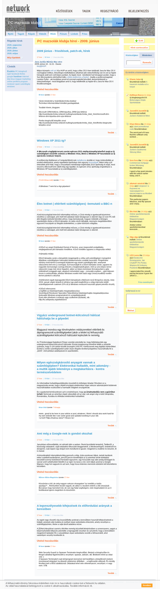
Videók (42, 34)
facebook (15, 74)
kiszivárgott (93, 162)
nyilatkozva (81, 160)
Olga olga (134, 237)
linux (13, 79)
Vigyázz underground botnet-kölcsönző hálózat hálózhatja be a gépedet (68, 317)
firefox (22, 74)
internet (25, 76)
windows (11, 86)
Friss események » (145, 282)
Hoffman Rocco (137, 95)
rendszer (11, 84)
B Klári (47, 210)
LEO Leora (134, 255)
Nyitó (10, 34)
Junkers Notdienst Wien (140, 116)
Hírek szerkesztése (139, 48)
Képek (31, 34)
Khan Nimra (135, 124)
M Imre (47, 57)
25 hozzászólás (58, 378)
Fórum (63, 34)
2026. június (12, 51)
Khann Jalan (135, 79)
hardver (18, 76)
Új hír (140, 41)
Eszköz (11, 71)
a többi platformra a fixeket (77, 77)
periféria (16, 81)
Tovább (111, 133)
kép (8, 79)
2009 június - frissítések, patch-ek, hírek (63, 51)
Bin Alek (133, 211)
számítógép (25, 84)
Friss (84, 34)
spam (17, 84)
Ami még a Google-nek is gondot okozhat (64, 433)
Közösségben (132, 55)
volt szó (53, 71)
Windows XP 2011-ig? (51, 140)
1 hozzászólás (58, 57)
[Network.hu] (18, 10)
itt (91, 585)
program (24, 81)
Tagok (21, 34)
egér (9, 74)
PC (16, 71)
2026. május (12, 53)
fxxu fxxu (134, 160)
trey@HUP (41, 66)
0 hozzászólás (57, 325)
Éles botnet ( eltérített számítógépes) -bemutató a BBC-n (74, 203)
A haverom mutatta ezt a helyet (139, 84)
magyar (18, 79)
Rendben (147, 585)
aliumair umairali (137, 183)
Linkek (74, 34)
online (9, 81)
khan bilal (43, 407)
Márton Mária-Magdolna (48, 477)
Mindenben (147, 55)
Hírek (53, 34)
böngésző (22, 71)
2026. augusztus (14, 45)
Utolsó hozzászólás (47, 89)
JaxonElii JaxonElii (138, 111)
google (10, 76)
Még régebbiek (13, 58)
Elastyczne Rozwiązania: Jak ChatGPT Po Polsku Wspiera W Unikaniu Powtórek (138, 263)
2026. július (12, 48)
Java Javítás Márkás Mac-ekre (48, 62)
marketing (26, 79)
